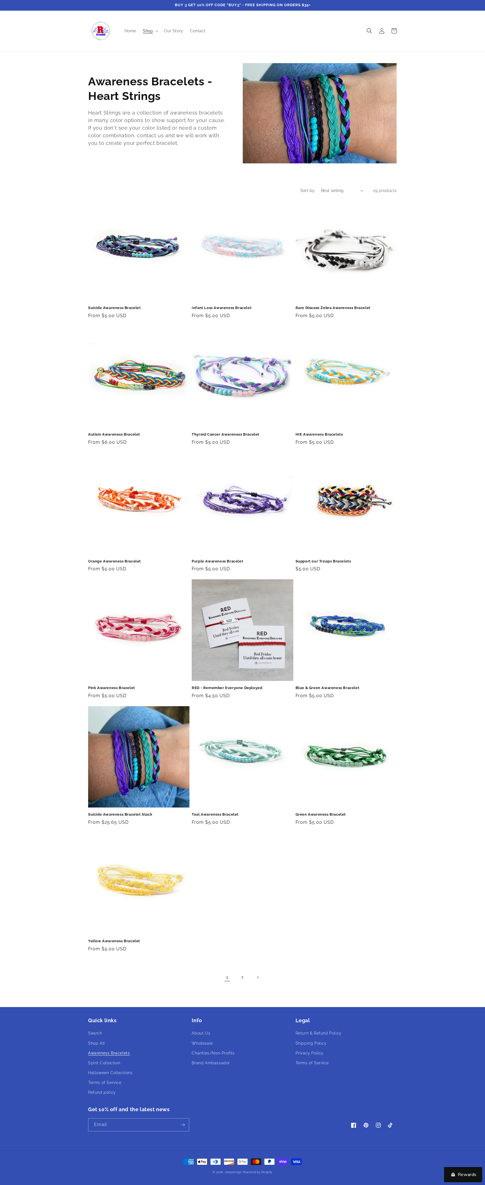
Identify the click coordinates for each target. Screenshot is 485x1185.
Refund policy (102, 1092)
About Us (201, 1033)
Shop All (96, 1043)
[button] (150, 31)
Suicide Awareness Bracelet (114, 308)
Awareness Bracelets (109, 1053)
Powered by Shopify (258, 1172)
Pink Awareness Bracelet (111, 688)
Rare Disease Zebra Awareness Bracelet (333, 308)
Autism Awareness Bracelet (114, 434)
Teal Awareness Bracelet (215, 814)
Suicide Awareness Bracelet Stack (120, 814)
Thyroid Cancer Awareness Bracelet (225, 434)
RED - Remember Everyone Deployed (227, 688)
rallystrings (233, 1172)
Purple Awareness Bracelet (217, 561)
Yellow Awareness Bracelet (114, 941)
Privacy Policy (310, 1053)
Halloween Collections (110, 1072)
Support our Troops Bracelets (323, 561)
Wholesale (202, 1043)
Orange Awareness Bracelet (114, 561)
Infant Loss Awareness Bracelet (221, 308)
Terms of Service (105, 1082)
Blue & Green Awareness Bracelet (328, 688)
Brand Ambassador (211, 1063)
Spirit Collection (104, 1063)
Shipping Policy (311, 1043)
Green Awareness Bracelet (321, 814)
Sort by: (307, 190)
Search (95, 1033)
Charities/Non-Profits (213, 1053)
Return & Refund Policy (319, 1033)
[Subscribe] (183, 1124)
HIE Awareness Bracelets (319, 434)
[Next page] (257, 977)
